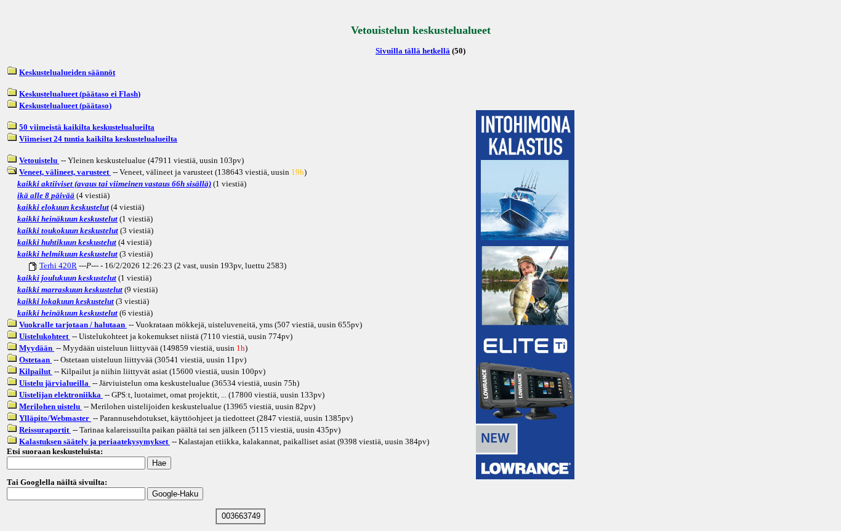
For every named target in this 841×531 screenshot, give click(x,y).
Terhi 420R (58, 265)
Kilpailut (35, 371)
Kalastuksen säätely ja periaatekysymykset (94, 441)
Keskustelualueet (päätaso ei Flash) (79, 93)
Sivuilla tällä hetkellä (413, 50)
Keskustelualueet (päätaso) (65, 105)
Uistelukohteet (44, 336)
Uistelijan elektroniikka (61, 394)
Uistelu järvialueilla (55, 383)
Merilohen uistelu (50, 406)
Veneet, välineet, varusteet (65, 172)
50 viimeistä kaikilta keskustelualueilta (87, 127)
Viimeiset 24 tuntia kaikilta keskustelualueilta (98, 138)
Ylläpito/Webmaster (55, 418)
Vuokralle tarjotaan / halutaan (73, 324)
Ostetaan (35, 359)
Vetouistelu (39, 160)
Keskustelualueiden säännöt (67, 72)
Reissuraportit (45, 429)
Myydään (36, 348)
